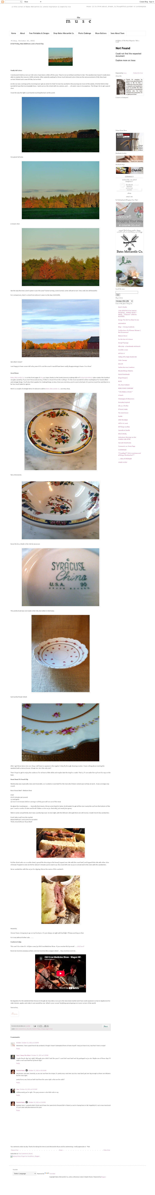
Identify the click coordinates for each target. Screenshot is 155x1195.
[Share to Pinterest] (47, 1026)
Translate (52, 1173)
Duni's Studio (122, 307)
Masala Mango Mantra (125, 371)
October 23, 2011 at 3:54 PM (37, 1102)
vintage (43, 1029)
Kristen (18, 1043)
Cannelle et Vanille (124, 430)
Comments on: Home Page (126, 446)
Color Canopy (122, 360)
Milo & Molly (122, 434)
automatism (122, 323)
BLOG (120, 381)
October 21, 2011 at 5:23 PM (39, 1055)
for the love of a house (125, 339)
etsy (41, 377)
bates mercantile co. (21, 1029)
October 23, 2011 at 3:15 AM (28, 1089)
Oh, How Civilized (123, 385)
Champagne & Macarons (126, 399)
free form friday (36, 1029)
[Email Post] (34, 1026)
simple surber (122, 462)
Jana (17, 1089)
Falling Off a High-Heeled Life (127, 357)
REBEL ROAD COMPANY (125, 388)
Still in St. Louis (123, 423)
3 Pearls (120, 395)
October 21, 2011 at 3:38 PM (30, 1043)
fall (30, 1029)
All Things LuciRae (124, 427)
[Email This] (38, 1026)
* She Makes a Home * (125, 392)
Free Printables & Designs (39, 33)
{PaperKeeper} (123, 378)
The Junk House (123, 413)
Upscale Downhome (124, 443)
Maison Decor (122, 336)
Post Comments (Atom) (26, 1153)
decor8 (120, 364)
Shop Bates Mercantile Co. (63, 33)
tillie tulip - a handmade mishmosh (129, 346)
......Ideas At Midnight (125, 459)
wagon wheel (49, 1029)
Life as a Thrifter (123, 406)
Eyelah (120, 416)
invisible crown (123, 350)
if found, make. (123, 409)
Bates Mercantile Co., (53, 389)
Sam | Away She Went (23, 1055)
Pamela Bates (20, 1070)
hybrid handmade (124, 374)
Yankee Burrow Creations (126, 367)
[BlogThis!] (41, 1026)
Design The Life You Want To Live (128, 320)
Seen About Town (117, 33)
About (22, 33)
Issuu (125, 73)
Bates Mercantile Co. (17, 377)
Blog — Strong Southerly (126, 327)
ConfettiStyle (122, 450)
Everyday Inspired (124, 402)
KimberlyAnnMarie (86, 377)
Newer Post (14, 1150)
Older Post (106, 1150)
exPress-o (121, 353)
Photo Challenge (84, 33)
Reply (18, 1048)
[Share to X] (43, 1026)
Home (13, 33)
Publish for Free (138, 73)
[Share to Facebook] (45, 1026)
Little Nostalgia (123, 420)
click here (80, 946)
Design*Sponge (123, 343)
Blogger (103, 1177)
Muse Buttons (101, 33)
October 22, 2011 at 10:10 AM (37, 1070)
